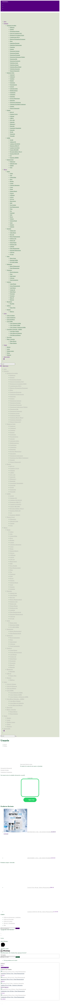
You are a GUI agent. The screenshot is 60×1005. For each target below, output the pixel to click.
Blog (5, 925)
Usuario (5, 746)
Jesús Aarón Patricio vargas (26, 764)
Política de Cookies (8, 921)
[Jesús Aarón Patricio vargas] (8, 762)
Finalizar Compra (5, 967)
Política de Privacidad (8, 919)
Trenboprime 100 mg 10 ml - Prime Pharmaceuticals (12, 997)
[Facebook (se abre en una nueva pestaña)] (4, 6)
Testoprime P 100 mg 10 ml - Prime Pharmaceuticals (12, 973)
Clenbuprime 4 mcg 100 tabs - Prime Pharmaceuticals (13, 991)
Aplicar (17, 957)
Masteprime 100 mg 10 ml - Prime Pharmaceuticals (12, 979)
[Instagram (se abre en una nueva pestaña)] (4, 8)
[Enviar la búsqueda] (15, 736)
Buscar (17, 928)
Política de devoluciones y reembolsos (12, 917)
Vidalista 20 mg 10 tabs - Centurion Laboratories (11, 985)
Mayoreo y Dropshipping (9, 923)
